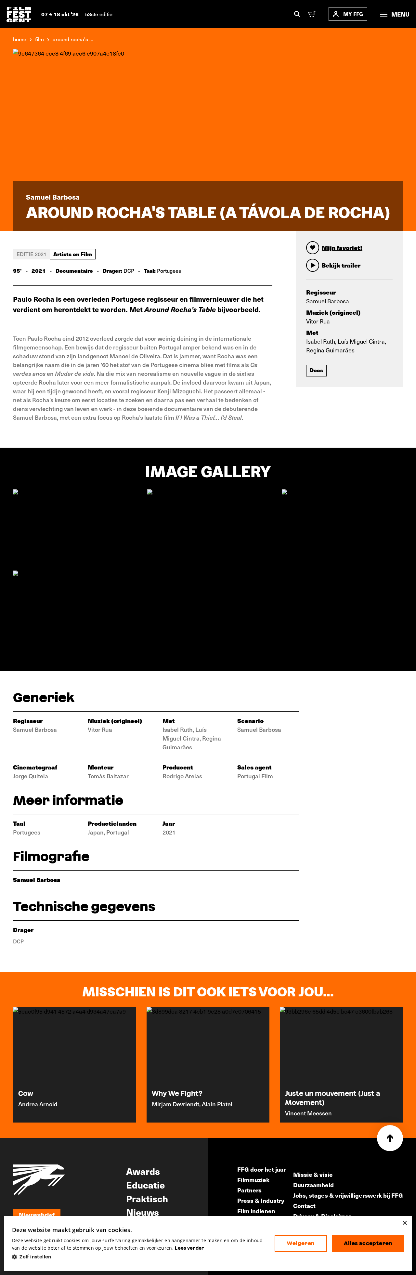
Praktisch (147, 1198)
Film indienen (256, 1211)
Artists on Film (72, 254)
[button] (138, 1257)
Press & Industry (260, 1200)
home (19, 39)
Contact (304, 1206)
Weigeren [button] (300, 1243)
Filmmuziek (253, 1180)
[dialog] (208, 1243)
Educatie (145, 1184)
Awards (143, 1170)
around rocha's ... (73, 39)
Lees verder (189, 1248)
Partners (249, 1190)
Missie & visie (313, 1174)
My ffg (353, 14)
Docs (316, 370)
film (39, 39)
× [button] (404, 1223)
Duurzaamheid (313, 1185)
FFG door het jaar (261, 1169)
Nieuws (142, 1211)
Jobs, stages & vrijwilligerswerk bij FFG (348, 1195)
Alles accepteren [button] (368, 1243)
